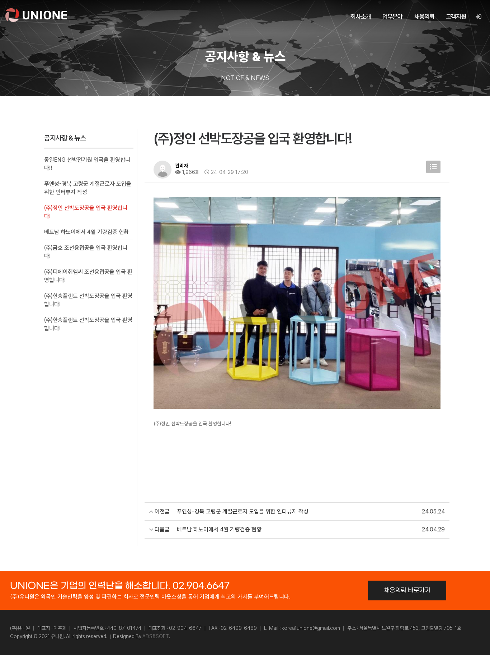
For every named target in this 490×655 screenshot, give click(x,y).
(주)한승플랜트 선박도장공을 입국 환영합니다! (88, 300)
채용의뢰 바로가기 (407, 590)
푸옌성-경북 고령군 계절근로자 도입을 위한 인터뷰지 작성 (87, 187)
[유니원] (36, 15)
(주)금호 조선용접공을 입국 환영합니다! (85, 251)
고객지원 (456, 16)
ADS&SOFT (155, 636)
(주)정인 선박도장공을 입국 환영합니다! (85, 212)
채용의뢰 (424, 16)
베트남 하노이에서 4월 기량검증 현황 (86, 232)
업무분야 (392, 16)
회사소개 (360, 16)
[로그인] (478, 16)
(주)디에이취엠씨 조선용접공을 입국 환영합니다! (88, 275)
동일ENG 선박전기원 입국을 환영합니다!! (87, 163)
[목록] (433, 167)
